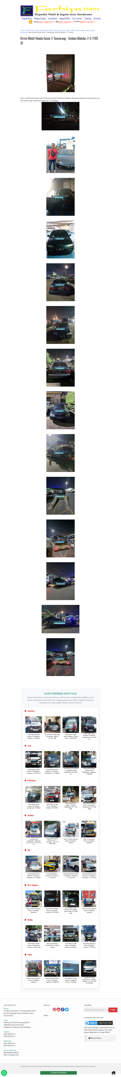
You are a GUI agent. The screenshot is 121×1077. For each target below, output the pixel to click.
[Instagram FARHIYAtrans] (54, 1011)
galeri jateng (53, 30)
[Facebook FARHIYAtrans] (63, 1011)
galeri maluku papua (83, 30)
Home (22, 30)
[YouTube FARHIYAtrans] (58, 1011)
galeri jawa (61, 30)
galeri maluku (70, 30)
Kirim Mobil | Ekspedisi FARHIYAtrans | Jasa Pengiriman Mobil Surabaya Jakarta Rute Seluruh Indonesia (61, 1066)
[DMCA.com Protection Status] (98, 1025)
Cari (113, 1010)
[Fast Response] (4, 1073)
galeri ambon (30, 30)
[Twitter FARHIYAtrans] (67, 1011)
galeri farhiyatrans (42, 30)
